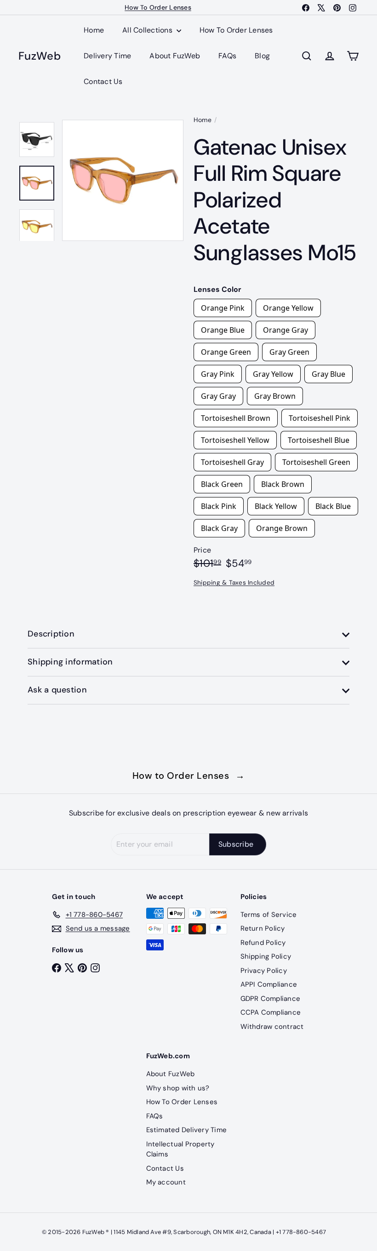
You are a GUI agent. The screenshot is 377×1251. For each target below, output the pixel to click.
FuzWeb (39, 56)
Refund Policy (263, 942)
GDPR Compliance (270, 998)
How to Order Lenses (188, 776)
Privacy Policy (263, 970)
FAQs (227, 56)
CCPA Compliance (270, 1012)
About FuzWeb (174, 56)
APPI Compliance (268, 984)
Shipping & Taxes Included (234, 582)
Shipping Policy (265, 956)
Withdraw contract (272, 1026)
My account (166, 1182)
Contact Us (103, 81)
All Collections (148, 30)
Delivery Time (107, 56)
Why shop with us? (178, 1088)
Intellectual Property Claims (180, 1149)
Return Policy (262, 928)
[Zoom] (123, 180)
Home (94, 30)
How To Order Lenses (158, 7)
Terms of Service (268, 914)
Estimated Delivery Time (186, 1129)
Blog (262, 56)
